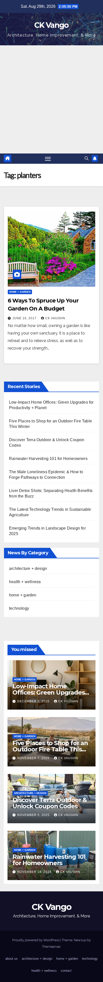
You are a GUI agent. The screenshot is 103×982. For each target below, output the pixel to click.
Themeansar (51, 946)
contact (66, 970)
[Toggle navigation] (48, 158)
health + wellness (25, 582)
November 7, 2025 (33, 758)
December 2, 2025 (33, 701)
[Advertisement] (51, 99)
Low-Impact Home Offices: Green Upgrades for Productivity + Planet (48, 692)
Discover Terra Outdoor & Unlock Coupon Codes (49, 803)
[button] (86, 158)
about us (11, 958)
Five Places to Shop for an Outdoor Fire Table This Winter (50, 749)
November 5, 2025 (33, 815)
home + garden (19, 291)
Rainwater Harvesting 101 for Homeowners (48, 458)
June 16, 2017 (25, 318)
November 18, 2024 (34, 872)
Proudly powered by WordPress (36, 940)
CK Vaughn (55, 318)
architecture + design (28, 568)
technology (19, 608)
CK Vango (51, 25)
